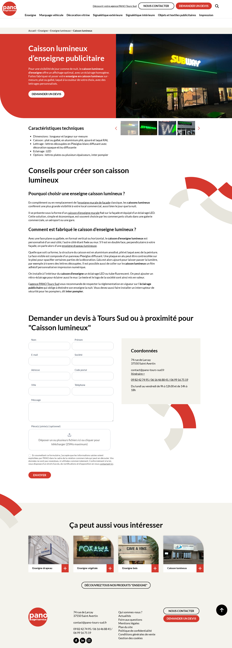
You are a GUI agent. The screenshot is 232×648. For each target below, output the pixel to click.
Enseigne (43, 30)
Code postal (81, 369)
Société (78, 354)
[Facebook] (76, 640)
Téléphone (80, 384)
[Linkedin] (82, 640)
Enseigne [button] (30, 15)
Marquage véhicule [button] (51, 15)
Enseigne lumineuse (60, 30)
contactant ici (106, 463)
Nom (33, 339)
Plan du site (125, 627)
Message (36, 399)
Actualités (124, 616)
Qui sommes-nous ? (130, 612)
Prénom (79, 339)
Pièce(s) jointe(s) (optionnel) (46, 426)
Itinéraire (137, 373)
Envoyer (39, 475)
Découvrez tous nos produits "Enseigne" (116, 585)
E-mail (34, 354)
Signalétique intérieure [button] (140, 15)
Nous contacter (156, 6)
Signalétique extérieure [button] (108, 15)
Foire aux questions (130, 619)
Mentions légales (128, 623)
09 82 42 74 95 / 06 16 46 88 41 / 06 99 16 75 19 (159, 379)
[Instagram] (89, 640)
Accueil (32, 30)
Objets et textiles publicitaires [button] (177, 15)
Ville (33, 384)
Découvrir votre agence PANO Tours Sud (115, 5)
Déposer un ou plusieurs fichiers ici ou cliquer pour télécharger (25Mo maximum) (69, 442)
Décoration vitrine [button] (78, 15)
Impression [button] (206, 15)
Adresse (35, 369)
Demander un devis (193, 6)
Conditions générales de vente (136, 634)
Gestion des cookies (130, 638)
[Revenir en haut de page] (221, 610)
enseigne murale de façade (94, 202)
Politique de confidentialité (135, 630)
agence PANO (38, 284)
